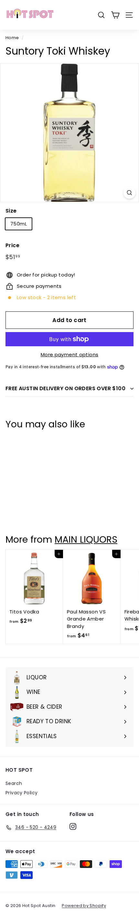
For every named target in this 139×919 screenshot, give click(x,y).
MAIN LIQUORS (86, 539)
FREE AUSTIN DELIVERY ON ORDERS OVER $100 (65, 388)
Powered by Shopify (84, 906)
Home (12, 37)
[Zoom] (129, 193)
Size (11, 210)
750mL (18, 223)
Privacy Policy (21, 792)
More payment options (70, 354)
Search (13, 783)
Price (12, 245)
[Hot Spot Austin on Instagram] (73, 826)
